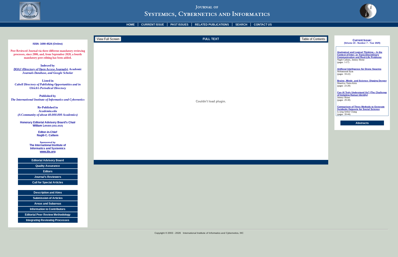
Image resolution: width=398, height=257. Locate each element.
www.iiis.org (48, 151)
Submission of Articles (48, 198)
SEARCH (241, 24)
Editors (48, 171)
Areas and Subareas (47, 203)
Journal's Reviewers (47, 177)
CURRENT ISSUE (152, 24)
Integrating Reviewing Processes (47, 220)
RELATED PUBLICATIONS (212, 24)
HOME (130, 24)
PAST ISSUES (179, 24)
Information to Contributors (47, 209)
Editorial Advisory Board (48, 160)
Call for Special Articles (47, 182)
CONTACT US (263, 24)
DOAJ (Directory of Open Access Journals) (41, 69)
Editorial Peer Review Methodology (47, 214)
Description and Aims (48, 192)
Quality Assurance (47, 165)
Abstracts (362, 123)
